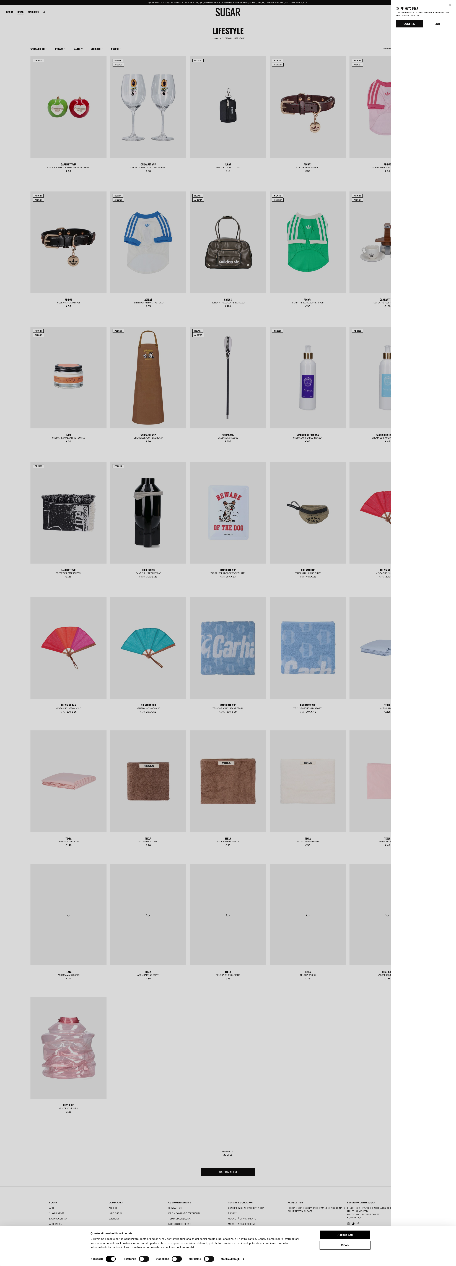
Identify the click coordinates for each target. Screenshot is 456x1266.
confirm (409, 23)
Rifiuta (345, 1245)
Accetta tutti (345, 1234)
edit (437, 23)
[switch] (144, 1259)
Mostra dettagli (230, 1258)
